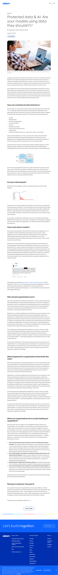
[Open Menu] (54, 3)
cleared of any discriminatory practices (32, 282)
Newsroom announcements (18, 546)
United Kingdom (33, 561)
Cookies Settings (39, 570)
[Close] (56, 570)
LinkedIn (49, 538)
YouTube (49, 546)
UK (19, 284)
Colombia (31, 543)
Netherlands (32, 554)
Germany (31, 545)
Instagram (49, 544)
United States (32, 563)
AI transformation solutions (18, 538)
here (29, 500)
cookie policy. (18, 573)
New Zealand (32, 556)
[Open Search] (50, 3)
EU (23, 284)
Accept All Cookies (47, 570)
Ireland (31, 547)
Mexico (31, 552)
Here (8, 110)
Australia (31, 538)
